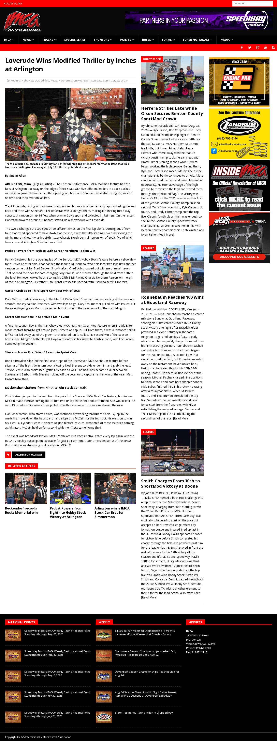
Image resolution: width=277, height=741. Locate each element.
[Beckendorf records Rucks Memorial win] (26, 488)
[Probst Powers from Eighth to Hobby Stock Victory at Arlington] (70, 488)
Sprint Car (109, 80)
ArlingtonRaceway (28, 454)
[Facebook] (241, 47)
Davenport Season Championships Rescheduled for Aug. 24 (147, 673)
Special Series (75, 40)
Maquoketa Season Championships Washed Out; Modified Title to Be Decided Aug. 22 (145, 652)
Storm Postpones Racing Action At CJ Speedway (144, 712)
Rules (146, 40)
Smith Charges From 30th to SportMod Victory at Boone (170, 483)
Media (225, 40)
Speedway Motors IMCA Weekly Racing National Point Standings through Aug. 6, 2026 (57, 673)
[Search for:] (252, 3)
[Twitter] (249, 47)
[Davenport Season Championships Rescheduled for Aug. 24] (104, 676)
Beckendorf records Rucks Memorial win (21, 510)
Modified (43, 80)
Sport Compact (93, 80)
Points (125, 40)
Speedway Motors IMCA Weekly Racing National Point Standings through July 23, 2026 (57, 714)
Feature (15, 80)
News (27, 40)
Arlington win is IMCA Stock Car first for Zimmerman (112, 512)
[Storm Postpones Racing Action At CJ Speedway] (104, 717)
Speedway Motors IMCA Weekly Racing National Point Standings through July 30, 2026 (57, 693)
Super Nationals (196, 40)
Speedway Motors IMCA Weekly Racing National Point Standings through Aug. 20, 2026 (57, 632)
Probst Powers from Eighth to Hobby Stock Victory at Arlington (68, 512)
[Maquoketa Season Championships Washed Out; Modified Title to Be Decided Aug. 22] (104, 656)
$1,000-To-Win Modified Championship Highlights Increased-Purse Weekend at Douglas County (145, 632)
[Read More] (166, 234)
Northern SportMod (71, 80)
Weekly (104, 622)
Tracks (47, 40)
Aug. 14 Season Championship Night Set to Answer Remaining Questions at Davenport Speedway (146, 693)
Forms (167, 40)
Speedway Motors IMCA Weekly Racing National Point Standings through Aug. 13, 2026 (57, 652)
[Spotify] (273, 47)
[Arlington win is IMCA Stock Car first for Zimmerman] (115, 488)
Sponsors (101, 40)
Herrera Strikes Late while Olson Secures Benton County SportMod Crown (172, 113)
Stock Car (122, 80)
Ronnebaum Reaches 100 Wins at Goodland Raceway (172, 299)
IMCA (7, 40)
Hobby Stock (29, 80)
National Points (21, 622)
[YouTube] (265, 47)
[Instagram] (257, 47)
